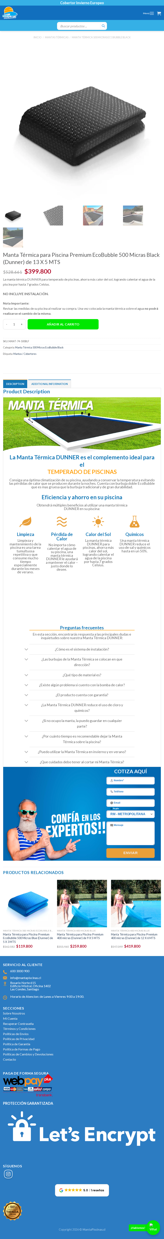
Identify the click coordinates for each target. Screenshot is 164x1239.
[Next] (161, 917)
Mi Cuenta (10, 1018)
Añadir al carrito (63, 324)
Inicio (37, 37)
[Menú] (151, 13)
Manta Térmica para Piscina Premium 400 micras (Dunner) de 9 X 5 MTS (80, 936)
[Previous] (3, 917)
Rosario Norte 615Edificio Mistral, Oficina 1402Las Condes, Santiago (30, 986)
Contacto (9, 1059)
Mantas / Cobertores (24, 353)
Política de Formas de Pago (21, 1049)
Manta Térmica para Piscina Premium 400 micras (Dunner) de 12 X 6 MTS (134, 936)
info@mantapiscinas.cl (25, 978)
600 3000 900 (19, 971)
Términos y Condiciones (19, 1028)
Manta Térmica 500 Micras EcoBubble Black (101, 37)
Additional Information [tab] (49, 384)
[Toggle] (26, 650)
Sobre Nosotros (14, 1013)
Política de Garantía (16, 1044)
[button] (82, 1190)
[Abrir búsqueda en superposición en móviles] (82, 26)
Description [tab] (15, 384)
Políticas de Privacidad (18, 1039)
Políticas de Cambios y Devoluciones (28, 1054)
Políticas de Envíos (16, 1034)
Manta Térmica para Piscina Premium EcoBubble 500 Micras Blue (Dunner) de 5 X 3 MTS (28, 938)
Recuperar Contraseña (18, 1023)
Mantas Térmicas (56, 37)
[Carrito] (159, 13)
